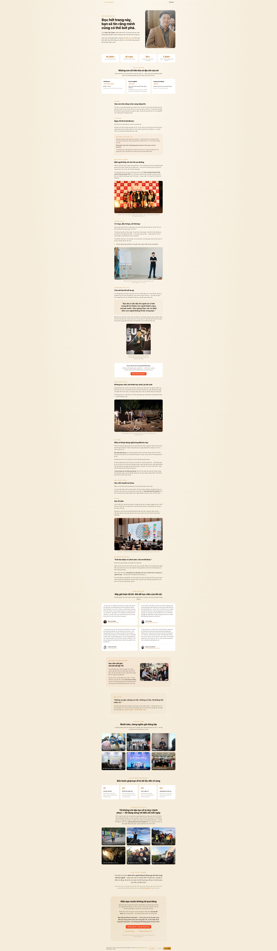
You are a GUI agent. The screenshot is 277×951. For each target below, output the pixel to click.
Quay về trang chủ (109, 2)
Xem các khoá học (130, 931)
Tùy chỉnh (151, 948)
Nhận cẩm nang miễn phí (138, 373)
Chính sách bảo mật (142, 947)
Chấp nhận (167, 948)
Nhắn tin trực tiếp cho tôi (145, 931)
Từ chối (159, 948)
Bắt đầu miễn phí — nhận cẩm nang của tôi (138, 926)
